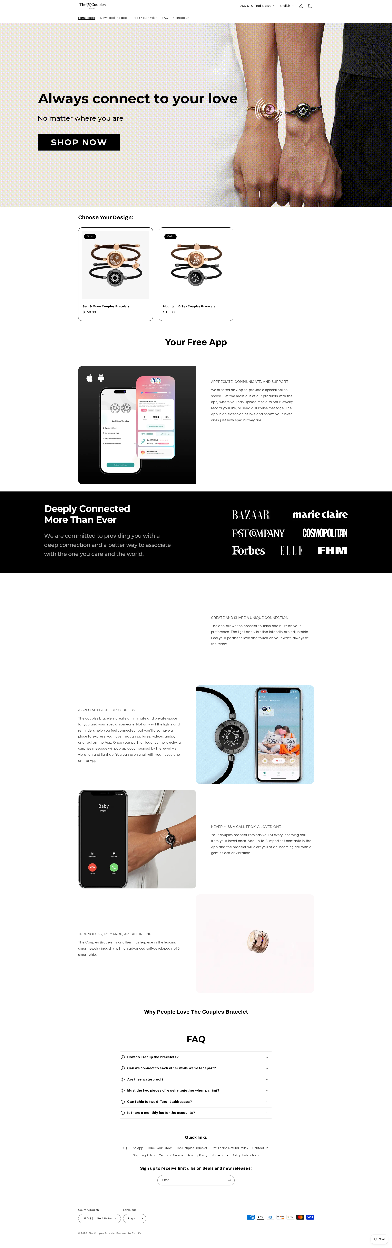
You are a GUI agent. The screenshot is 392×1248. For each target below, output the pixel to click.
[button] (310, 5)
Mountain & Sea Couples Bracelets (189, 306)
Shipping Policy (144, 1155)
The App (137, 1148)
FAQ (124, 1148)
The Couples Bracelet (191, 1148)
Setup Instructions (246, 1155)
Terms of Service (171, 1155)
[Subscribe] (229, 1180)
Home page (220, 1155)
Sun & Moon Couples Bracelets (106, 306)
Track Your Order (159, 1148)
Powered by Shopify (128, 1233)
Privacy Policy (197, 1155)
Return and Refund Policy (230, 1148)
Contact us (260, 1148)
